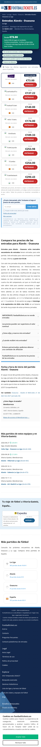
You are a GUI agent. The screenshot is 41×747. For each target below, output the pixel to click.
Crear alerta (31, 207)
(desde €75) (14, 472)
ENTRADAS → (30, 97)
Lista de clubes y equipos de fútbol (15, 693)
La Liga (9, 14)
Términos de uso (8, 657)
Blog (3, 697)
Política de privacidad (9, 213)
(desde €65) (15, 461)
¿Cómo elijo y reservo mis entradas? (16, 333)
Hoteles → (29, 520)
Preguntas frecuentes (10, 637)
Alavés (15, 14)
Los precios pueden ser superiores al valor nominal (18, 325)
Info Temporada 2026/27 (11, 676)
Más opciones (7, 216)
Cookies (5, 665)
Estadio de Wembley (9, 708)
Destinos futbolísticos (10, 684)
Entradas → (30, 85)
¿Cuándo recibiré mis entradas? (14, 340)
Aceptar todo (20, 737)
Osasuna (21, 14)
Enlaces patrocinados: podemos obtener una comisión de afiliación (18, 348)
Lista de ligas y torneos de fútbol (14, 688)
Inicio (4, 14)
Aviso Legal (6, 652)
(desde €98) (15, 484)
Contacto (5, 633)
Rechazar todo (20, 743)
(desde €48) (16, 449)
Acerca (4, 629)
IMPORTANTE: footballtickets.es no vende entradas (18, 316)
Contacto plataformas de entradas (14, 642)
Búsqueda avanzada (9, 680)
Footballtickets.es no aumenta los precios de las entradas (18, 357)
